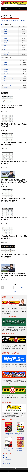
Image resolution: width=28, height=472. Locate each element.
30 (22, 287)
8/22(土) (3, 20)
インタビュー (7, 457)
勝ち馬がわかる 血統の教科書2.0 (20, 449)
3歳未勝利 (6, 29)
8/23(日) (9, 20)
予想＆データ (7, 463)
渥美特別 (5, 80)
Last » (15, 291)
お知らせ (6, 455)
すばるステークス (7, 85)
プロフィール (17, 8)
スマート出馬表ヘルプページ (21, 89)
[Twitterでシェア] (13, 469)
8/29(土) (15, 20)
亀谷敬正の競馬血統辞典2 (8, 434)
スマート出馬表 (7, 459)
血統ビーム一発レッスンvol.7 (19, 434)
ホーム (6, 8)
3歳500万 (6, 73)
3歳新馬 (5, 36)
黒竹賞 (5, 47)
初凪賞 (5, 49)
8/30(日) (22, 20)
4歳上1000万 (6, 54)
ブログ (5, 461)
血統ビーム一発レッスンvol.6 (8, 449)
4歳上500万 (6, 40)
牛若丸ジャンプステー (8, 78)
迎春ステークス (7, 52)
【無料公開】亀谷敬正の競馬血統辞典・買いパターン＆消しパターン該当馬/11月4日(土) (14, 182)
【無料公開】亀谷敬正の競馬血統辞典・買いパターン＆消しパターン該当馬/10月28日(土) (14, 276)
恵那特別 (5, 83)
